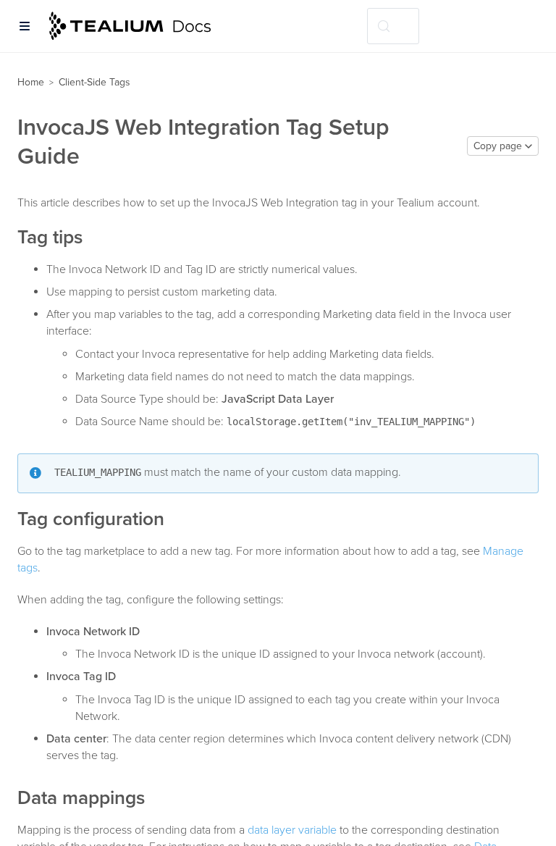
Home (30, 82)
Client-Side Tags (94, 82)
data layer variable (292, 830)
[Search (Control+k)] (393, 26)
